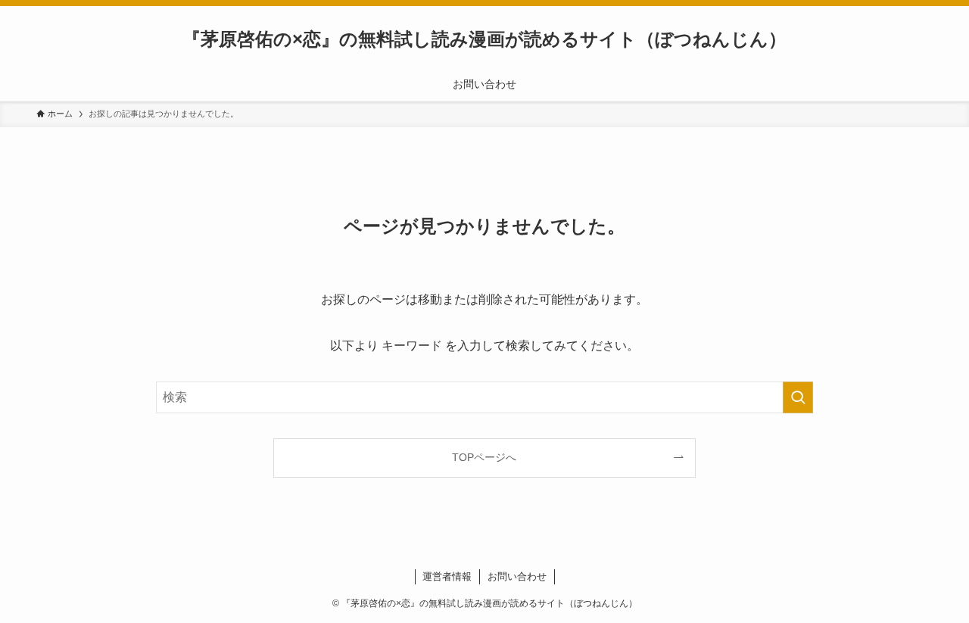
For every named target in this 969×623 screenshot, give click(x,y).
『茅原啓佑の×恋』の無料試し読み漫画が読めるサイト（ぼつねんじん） (484, 39)
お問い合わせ (517, 576)
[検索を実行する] (798, 397)
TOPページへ (484, 457)
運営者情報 (447, 576)
